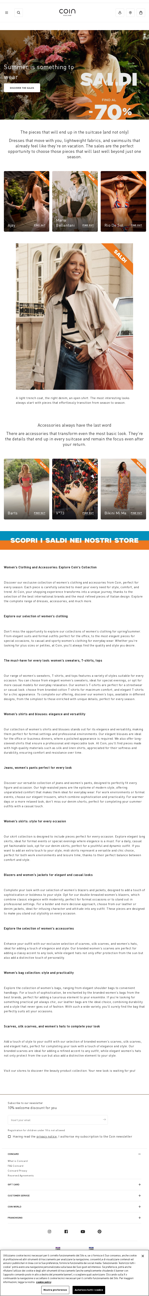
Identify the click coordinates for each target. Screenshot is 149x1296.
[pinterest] (99, 1231)
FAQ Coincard (15, 1165)
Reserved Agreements (21, 1175)
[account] (120, 12)
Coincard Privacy (17, 1170)
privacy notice (46, 1136)
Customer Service (19, 1195)
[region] (74, 1273)
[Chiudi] (143, 1256)
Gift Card (13, 1184)
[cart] (141, 12)
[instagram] (49, 1231)
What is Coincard (18, 1160)
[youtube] (83, 1231)
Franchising (15, 1217)
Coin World (14, 1206)
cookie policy (43, 1282)
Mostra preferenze (55, 1289)
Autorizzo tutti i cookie (89, 1289)
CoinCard (13, 1153)
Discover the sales (22, 87)
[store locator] (130, 12)
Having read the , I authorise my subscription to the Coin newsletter (72, 1136)
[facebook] (66, 1231)
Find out (39, 225)
